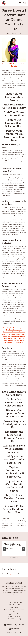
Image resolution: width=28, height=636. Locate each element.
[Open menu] (20, 3)
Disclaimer (18, 602)
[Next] (23, 549)
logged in (11, 573)
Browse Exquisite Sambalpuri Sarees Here (14, 424)
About (8, 600)
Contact (9, 602)
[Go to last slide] (4, 549)
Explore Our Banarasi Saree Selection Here (14, 123)
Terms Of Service (14, 616)
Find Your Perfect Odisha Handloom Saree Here (14, 509)
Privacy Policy (17, 600)
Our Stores (14, 607)
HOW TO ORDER (14, 605)
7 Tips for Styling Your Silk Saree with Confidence (21, 522)
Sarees (14, 6)
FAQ (19, 619)
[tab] (10, 557)
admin (9, 33)
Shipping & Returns (14, 614)
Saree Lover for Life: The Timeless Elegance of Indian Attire (7, 523)
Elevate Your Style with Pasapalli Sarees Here (14, 449)
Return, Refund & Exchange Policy (14, 610)
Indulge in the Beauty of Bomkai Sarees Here (14, 459)
